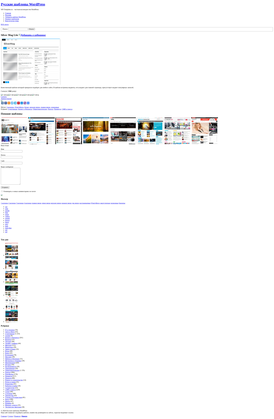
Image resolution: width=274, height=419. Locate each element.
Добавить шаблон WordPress (15, 17)
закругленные (105, 203)
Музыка (8, 365)
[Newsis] (11, 282)
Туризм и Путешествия (13, 397)
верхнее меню (35, 107)
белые (26, 107)
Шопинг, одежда (11, 405)
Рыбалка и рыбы (11, 386)
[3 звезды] (20, 95)
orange (7, 218)
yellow (7, 216)
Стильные (9, 393)
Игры (7, 351)
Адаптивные (12, 109)
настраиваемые (85, 203)
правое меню (45, 107)
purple (7, 211)
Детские (8, 341)
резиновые (55, 107)
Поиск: (5, 29)
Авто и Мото (10, 332)
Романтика (9, 384)
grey (6, 224)
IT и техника (9, 330)
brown (7, 220)
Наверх (24, 416)
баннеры (122, 203)
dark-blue (8, 228)
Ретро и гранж (10, 382)
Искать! (31, 29)
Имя (2, 149)
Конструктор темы (12, 21)
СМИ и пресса (67, 109)
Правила (17, 416)
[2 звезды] (12, 95)
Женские (8, 345)
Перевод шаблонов (12, 19)
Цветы (7, 401)
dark (6, 226)
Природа (8, 378)
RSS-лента (5, 24)
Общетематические (40, 109)
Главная (8, 13)
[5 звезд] (35, 95)
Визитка (8, 339)
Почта (3, 155)
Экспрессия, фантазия (13, 407)
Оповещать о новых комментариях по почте (19, 191)
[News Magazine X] (11, 255)
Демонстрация (6, 99)
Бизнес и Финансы (25, 109)
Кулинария (9, 355)
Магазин (8, 357)
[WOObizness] (11, 308)
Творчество (9, 395)
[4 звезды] (28, 95)
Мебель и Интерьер (12, 359)
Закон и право (10, 349)
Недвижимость (10, 366)
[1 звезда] (4, 95)
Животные (9, 347)
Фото (7, 399)
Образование (10, 368)
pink (6, 209)
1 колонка (4, 203)
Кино (7, 353)
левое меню (46, 203)
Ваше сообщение (7, 167)
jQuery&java (19, 107)
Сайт (2, 161)
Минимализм (10, 363)
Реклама (8, 15)
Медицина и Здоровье (13, 361)
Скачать (4, 97)
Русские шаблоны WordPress (23, 4)
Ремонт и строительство (14, 380)
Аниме (7, 336)
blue (6, 213)
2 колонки (12, 203)
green (7, 214)
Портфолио (9, 374)
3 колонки (10, 107)
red (6, 207)
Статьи (10, 416)
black (7, 222)
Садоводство (10, 388)
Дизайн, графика (11, 343)
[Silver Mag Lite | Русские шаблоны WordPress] (28, 103)
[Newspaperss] (11, 322)
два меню (75, 203)
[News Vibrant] (11, 268)
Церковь (8, 403)
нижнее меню (67, 203)
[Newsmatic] (11, 295)
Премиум (57, 109)
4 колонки (27, 203)
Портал (50, 109)
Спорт (7, 392)
